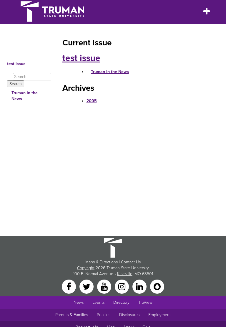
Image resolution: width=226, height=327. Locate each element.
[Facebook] (69, 286)
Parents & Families (71, 314)
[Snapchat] (157, 286)
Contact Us (131, 262)
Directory (121, 302)
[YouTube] (105, 286)
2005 (92, 100)
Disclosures (129, 314)
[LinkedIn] (140, 286)
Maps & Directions (101, 262)
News (79, 302)
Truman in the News (24, 95)
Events (98, 302)
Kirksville (124, 273)
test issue (16, 63)
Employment (159, 314)
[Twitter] (87, 286)
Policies (103, 314)
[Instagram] (122, 286)
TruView (145, 302)
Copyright (85, 267)
